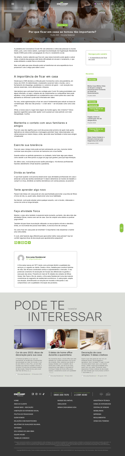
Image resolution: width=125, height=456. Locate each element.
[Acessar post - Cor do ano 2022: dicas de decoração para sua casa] (29, 354)
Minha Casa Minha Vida (67, 407)
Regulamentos (99, 417)
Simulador (62, 404)
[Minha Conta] (112, 3)
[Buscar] (108, 4)
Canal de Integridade (102, 404)
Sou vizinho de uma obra (24, 431)
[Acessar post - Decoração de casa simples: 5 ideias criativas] (95, 354)
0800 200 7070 (61, 395)
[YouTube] (40, 394)
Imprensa (97, 414)
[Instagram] (36, 394)
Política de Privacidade (23, 414)
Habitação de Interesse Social (26, 411)
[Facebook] (33, 394)
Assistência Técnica (101, 400)
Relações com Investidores (25, 421)
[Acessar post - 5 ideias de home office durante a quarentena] (62, 354)
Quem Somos (19, 417)
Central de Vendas (101, 407)
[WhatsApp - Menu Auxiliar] (121, 228)
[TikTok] (43, 394)
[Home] (62, 4)
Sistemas (18, 428)
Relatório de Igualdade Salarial (27, 424)
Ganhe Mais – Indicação (23, 407)
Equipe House (19, 434)
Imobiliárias (98, 411)
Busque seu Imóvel (65, 400)
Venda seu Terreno (101, 421)
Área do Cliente (20, 404)
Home (16, 400)
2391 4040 (80, 395)
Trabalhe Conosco (21, 438)
